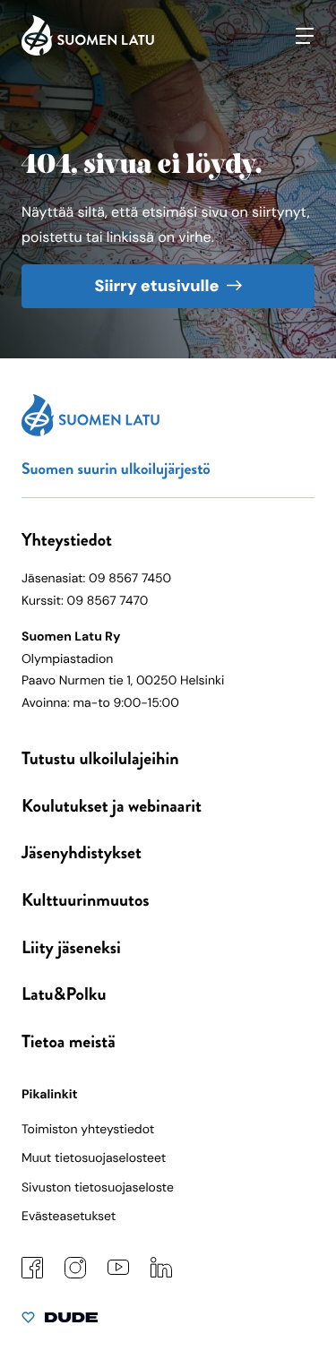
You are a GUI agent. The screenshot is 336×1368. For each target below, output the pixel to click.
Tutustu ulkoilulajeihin (100, 758)
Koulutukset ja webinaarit (112, 806)
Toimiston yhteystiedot (88, 1130)
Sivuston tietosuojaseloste (98, 1188)
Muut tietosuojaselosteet (94, 1158)
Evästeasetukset (69, 1217)
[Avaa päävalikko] (304, 35)
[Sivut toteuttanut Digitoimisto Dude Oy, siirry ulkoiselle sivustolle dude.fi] (60, 1321)
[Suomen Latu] (88, 51)
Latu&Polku (64, 994)
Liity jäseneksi (71, 947)
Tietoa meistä (69, 1041)
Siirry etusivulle (156, 286)
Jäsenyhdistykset (82, 852)
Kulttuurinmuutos (86, 900)
